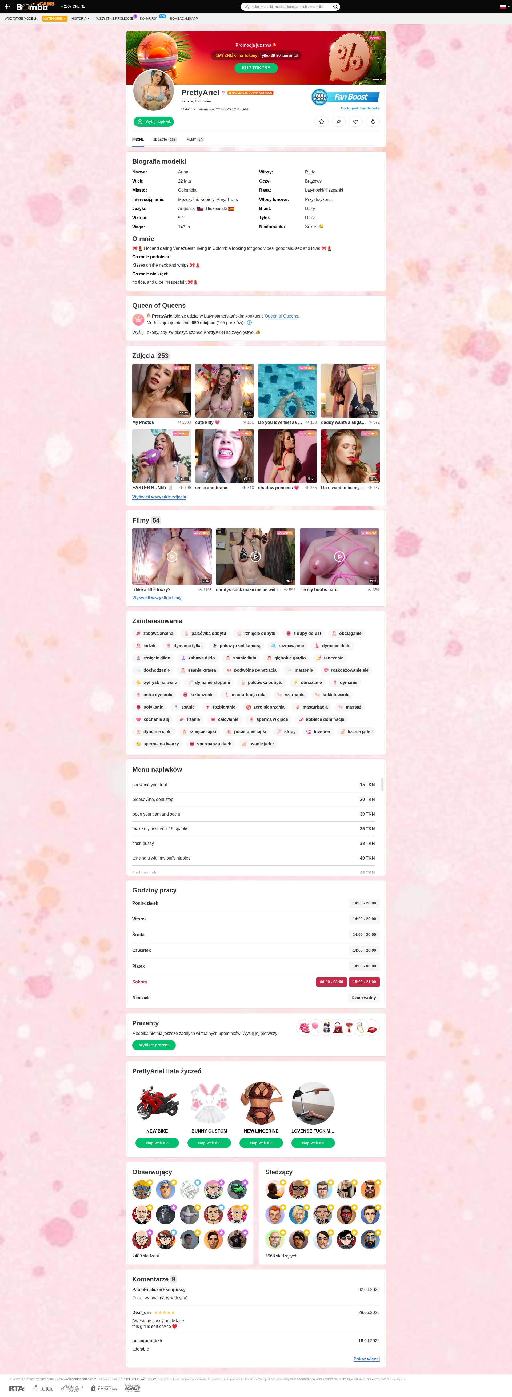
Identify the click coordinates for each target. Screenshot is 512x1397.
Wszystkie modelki (21, 19)
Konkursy (149, 19)
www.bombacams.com (80, 1379)
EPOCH (126, 1379)
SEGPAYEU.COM (144, 1379)
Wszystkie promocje (114, 19)
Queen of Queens (281, 316)
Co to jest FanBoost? (360, 108)
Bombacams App (184, 19)
